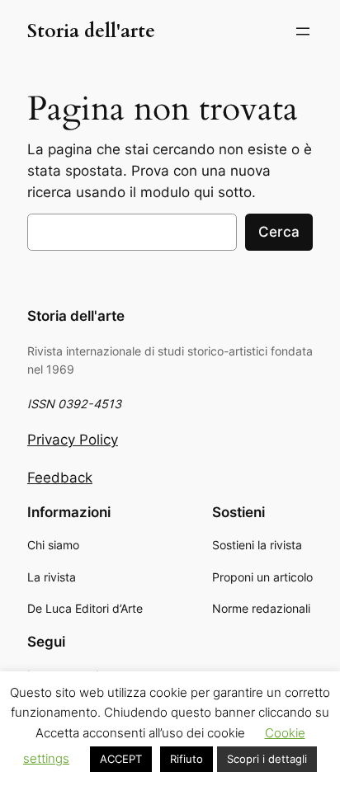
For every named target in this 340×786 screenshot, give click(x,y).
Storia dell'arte (91, 31)
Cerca (279, 232)
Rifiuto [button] (186, 758)
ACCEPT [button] (121, 758)
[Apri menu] (303, 31)
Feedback (59, 477)
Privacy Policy (72, 439)
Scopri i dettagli (267, 758)
